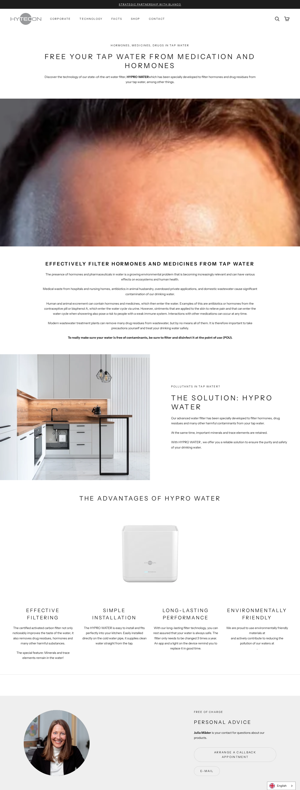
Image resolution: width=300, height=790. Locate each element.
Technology (91, 18)
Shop (135, 18)
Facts (116, 18)
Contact (157, 18)
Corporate (60, 18)
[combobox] (281, 786)
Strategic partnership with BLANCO (150, 4)
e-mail (206, 771)
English (282, 785)
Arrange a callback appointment (235, 754)
